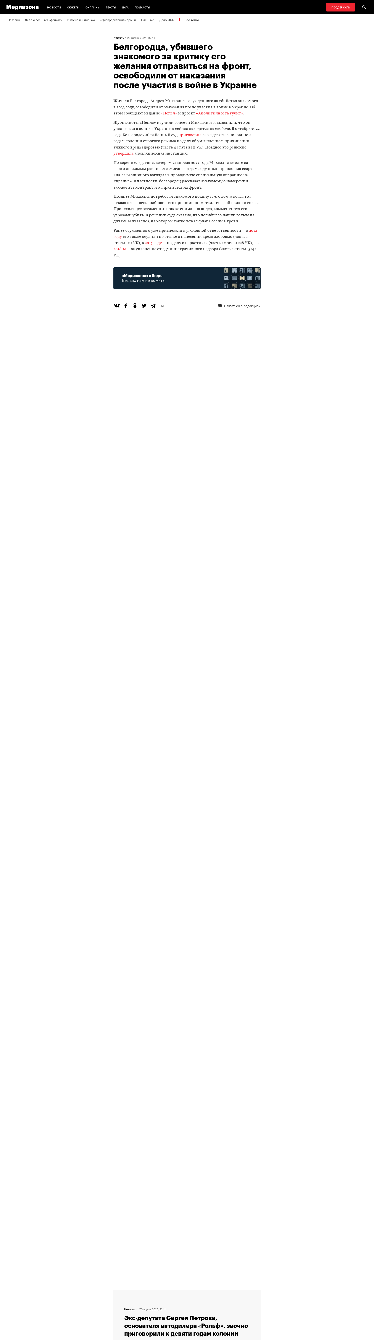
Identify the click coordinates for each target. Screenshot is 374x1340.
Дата (125, 7)
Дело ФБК (166, 19)
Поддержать (340, 7)
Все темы (191, 20)
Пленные (147, 19)
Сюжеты (73, 7)
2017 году (153, 243)
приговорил (190, 135)
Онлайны (92, 7)
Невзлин (14, 19)
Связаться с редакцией (242, 305)
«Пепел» (169, 113)
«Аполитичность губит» (219, 113)
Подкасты (142, 7)
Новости (54, 7)
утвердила (123, 153)
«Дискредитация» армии (118, 19)
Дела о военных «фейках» (43, 19)
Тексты (111, 7)
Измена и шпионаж (81, 19)
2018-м (119, 249)
